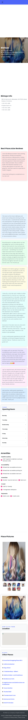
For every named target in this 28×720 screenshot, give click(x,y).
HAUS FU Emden (8, 703)
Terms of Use (21, 717)
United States (8, 715)
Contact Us (7, 717)
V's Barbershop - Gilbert (11, 671)
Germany (24, 715)
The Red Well (7, 692)
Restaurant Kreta (9, 699)
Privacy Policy (13, 717)
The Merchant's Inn (10, 695)
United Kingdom (17, 715)
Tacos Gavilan (8, 688)
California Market (8, 664)
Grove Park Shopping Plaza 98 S (12, 660)
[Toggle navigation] (2, 2)
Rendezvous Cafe (9, 679)
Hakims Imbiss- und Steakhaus (13, 675)
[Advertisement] (14, 22)
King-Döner (7, 668)
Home (2, 715)
